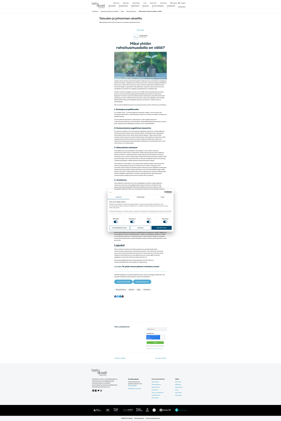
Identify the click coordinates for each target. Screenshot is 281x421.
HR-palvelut (145, 6)
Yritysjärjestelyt (171, 6)
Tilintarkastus (181, 7)
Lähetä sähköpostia (142, 282)
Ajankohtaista (136, 3)
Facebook (96, 391)
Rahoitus (131, 289)
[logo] (97, 411)
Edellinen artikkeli (119, 358)
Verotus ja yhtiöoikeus (158, 6)
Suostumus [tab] (119, 197)
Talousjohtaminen (123, 6)
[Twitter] (118, 296)
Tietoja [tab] (162, 197)
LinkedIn (93, 391)
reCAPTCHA (150, 333)
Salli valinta (140, 227)
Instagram (101, 391)
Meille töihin (153, 3)
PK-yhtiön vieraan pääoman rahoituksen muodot (140, 267)
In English (182, 3)
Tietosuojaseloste (139, 418)
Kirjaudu (174, 3)
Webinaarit (126, 3)
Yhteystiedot (163, 3)
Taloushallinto (112, 6)
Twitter (98, 391)
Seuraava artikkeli (161, 358)
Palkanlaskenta (135, 6)
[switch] (132, 222)
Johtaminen (146, 289)
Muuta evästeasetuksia (153, 418)
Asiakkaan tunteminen (134, 388)
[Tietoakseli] (98, 5)
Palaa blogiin (140, 30)
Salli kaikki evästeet (162, 227)
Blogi (138, 289)
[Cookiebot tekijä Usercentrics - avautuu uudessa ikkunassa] (165, 192)
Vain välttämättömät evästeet (119, 227)
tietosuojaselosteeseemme (156, 348)
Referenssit (116, 3)
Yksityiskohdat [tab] (140, 197)
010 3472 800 (132, 385)
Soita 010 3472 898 (123, 282)
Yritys (144, 3)
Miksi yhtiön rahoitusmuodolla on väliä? (140, 45)
